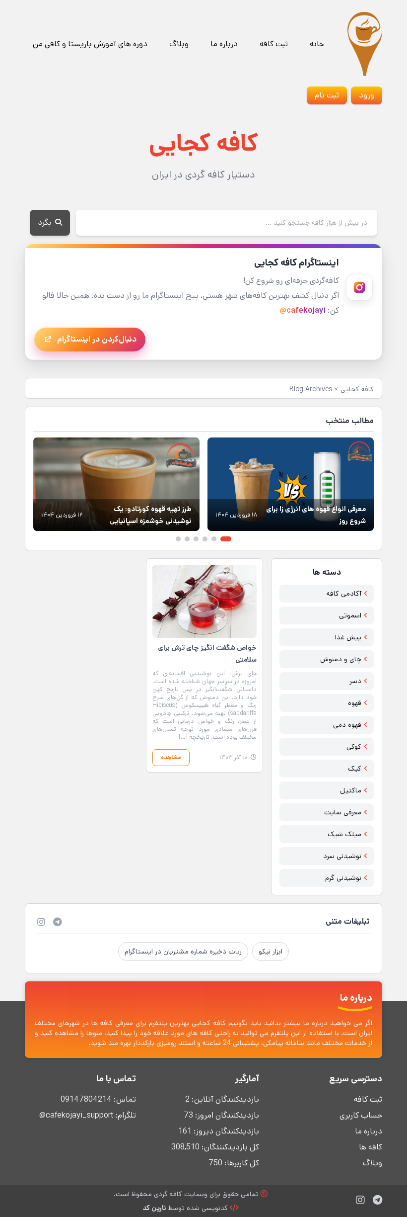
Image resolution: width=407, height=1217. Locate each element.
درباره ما (224, 44)
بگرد (46, 222)
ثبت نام (327, 95)
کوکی (353, 747)
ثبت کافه (274, 44)
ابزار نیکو (270, 951)
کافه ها (370, 1147)
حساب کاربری (360, 1115)
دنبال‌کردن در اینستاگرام (96, 339)
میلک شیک (344, 834)
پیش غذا (348, 637)
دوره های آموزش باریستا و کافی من (90, 44)
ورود (366, 95)
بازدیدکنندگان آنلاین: (224, 1099)
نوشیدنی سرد (342, 856)
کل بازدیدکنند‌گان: (229, 1147)
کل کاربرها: (240, 1163)
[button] (225, 538)
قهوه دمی (347, 725)
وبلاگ (179, 44)
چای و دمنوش (340, 659)
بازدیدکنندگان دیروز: (225, 1131)
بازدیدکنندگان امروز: (226, 1115)
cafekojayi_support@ (76, 1115)
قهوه (354, 703)
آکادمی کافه (344, 594)
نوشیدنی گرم (343, 878)
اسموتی (350, 615)
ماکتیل (350, 790)
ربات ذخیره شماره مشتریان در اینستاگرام (183, 951)
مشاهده (171, 757)
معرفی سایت (342, 812)
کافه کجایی (357, 389)
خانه (317, 44)
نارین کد (154, 1208)
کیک (354, 769)
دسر (355, 681)
